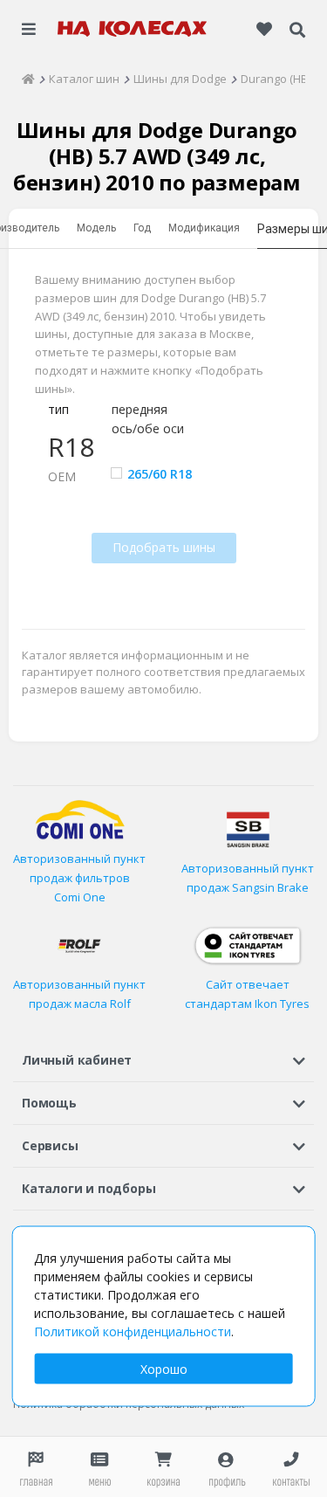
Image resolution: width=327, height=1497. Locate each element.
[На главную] (133, 29)
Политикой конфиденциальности (132, 1331)
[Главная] (28, 78)
